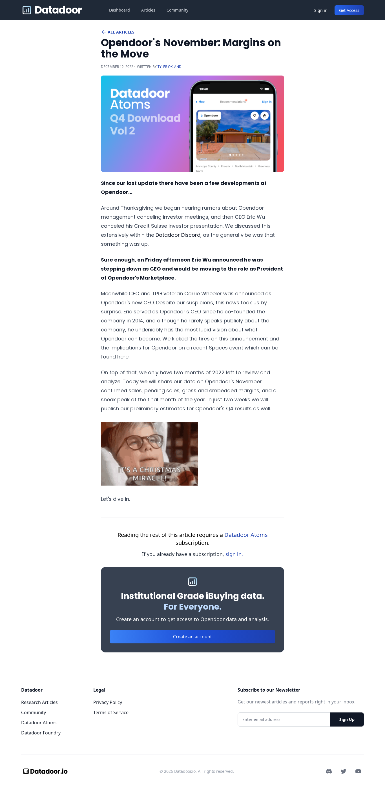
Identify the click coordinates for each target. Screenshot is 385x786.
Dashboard (119, 10)
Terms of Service (111, 712)
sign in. (234, 554)
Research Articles (39, 702)
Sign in (321, 10)
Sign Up (347, 719)
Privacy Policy (107, 702)
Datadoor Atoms (246, 535)
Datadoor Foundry (41, 733)
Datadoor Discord (178, 234)
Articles (148, 10)
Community (177, 10)
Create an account (192, 637)
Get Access (349, 10)
